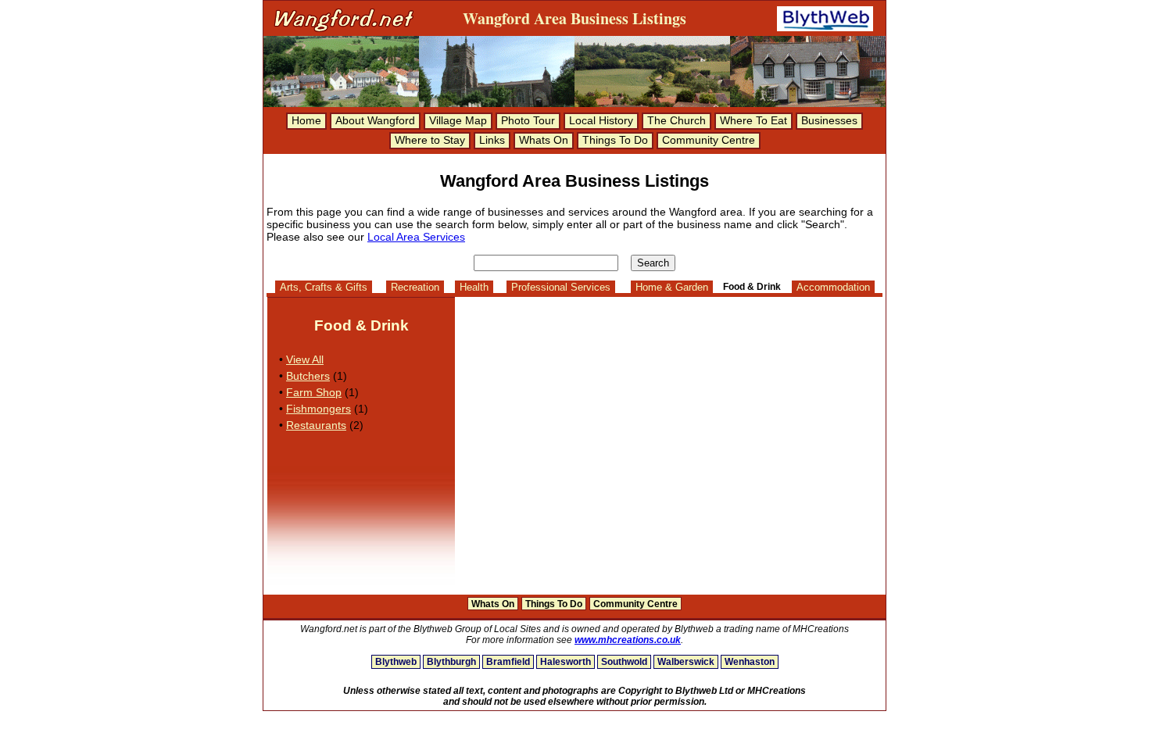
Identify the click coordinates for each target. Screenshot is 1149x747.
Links (492, 140)
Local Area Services (416, 237)
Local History (601, 120)
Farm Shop (314, 392)
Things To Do (615, 140)
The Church (676, 120)
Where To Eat (753, 120)
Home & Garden (671, 287)
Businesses (829, 120)
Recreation (415, 287)
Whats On (543, 140)
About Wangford (375, 120)
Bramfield (508, 661)
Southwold (624, 661)
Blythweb (396, 661)
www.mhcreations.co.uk (627, 639)
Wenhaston (750, 661)
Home (306, 120)
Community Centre (708, 140)
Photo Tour (528, 120)
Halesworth (565, 661)
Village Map (458, 120)
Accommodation (833, 287)
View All (305, 359)
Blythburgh (451, 661)
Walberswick (685, 661)
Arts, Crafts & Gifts (323, 287)
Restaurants (316, 425)
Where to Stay (430, 140)
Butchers (308, 376)
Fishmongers (318, 408)
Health (474, 287)
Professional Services (560, 287)
